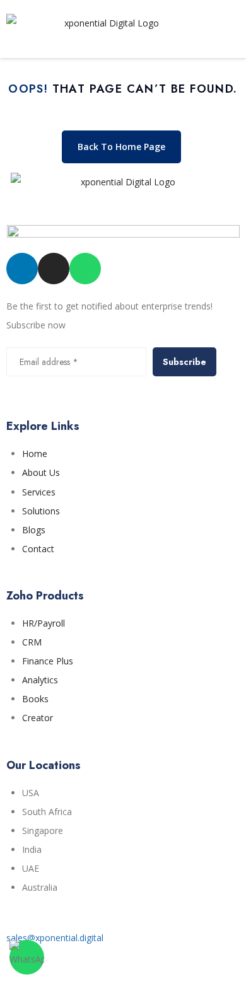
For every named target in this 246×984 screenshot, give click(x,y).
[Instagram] (53, 268)
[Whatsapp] (85, 268)
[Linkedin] (22, 268)
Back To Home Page (121, 147)
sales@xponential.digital (54, 938)
